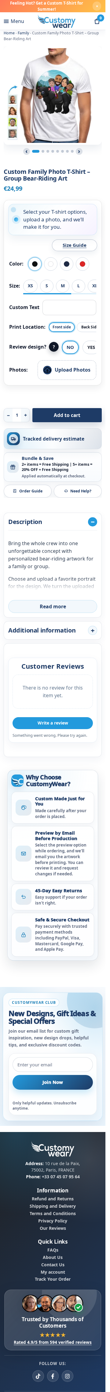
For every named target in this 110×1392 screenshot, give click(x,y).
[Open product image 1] (35, 151)
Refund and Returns (53, 1199)
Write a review (53, 723)
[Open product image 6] (62, 151)
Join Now (52, 1082)
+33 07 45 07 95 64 (61, 1177)
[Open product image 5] (57, 151)
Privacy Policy (52, 1221)
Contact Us (52, 1265)
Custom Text (24, 307)
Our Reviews (53, 1228)
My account (53, 1272)
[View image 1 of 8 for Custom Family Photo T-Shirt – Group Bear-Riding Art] (53, 95)
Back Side (90, 327)
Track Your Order (53, 1279)
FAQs (52, 1250)
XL (94, 286)
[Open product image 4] (52, 151)
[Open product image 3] (47, 151)
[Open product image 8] (72, 151)
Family (23, 33)
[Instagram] (67, 1376)
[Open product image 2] (43, 151)
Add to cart (67, 415)
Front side (62, 327)
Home (9, 33)
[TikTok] (38, 1376)
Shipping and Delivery (53, 1206)
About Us (53, 1257)
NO (70, 347)
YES (91, 347)
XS (30, 286)
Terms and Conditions (53, 1213)
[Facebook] (53, 1376)
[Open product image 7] (67, 151)
